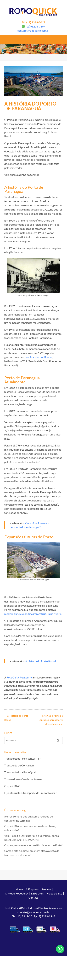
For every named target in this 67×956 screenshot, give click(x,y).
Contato (33, 897)
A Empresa (32, 889)
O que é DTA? (12, 786)
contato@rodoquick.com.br (33, 30)
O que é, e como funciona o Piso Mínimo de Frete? (33, 845)
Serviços (46, 889)
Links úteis (37, 893)
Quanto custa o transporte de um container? (30, 792)
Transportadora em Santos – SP (22, 758)
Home (19, 889)
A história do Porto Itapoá (40, 661)
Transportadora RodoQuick (20, 772)
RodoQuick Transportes (20, 677)
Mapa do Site (54, 893)
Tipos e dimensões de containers (23, 779)
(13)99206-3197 (35, 26)
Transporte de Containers (19, 765)
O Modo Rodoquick (16, 893)
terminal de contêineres (38, 357)
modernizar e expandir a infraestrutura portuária (33, 613)
